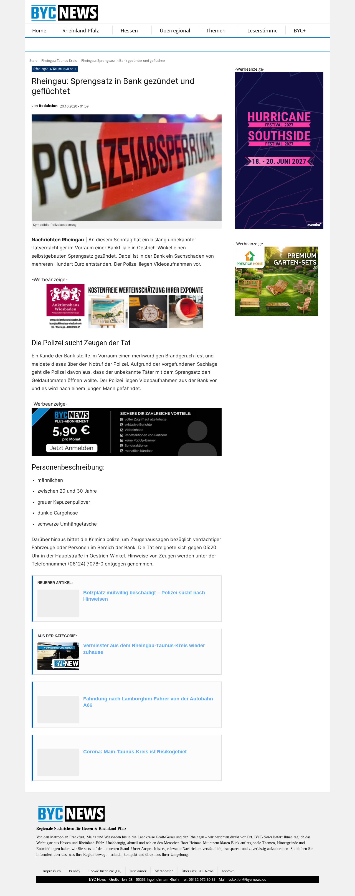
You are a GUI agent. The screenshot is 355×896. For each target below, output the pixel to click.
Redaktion (48, 105)
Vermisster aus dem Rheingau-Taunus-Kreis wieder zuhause (144, 649)
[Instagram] (46, 44)
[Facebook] (32, 44)
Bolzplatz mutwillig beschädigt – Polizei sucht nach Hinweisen (144, 596)
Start (33, 60)
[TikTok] (74, 44)
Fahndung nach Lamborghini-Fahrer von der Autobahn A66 (148, 702)
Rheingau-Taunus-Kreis (59, 60)
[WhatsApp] (88, 44)
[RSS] (60, 44)
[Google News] (115, 44)
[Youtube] (102, 44)
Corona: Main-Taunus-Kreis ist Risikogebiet (135, 751)
